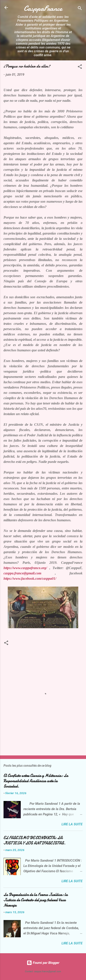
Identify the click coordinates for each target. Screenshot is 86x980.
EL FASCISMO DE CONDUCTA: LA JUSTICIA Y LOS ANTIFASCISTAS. (34, 840)
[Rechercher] (79, 9)
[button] (79, 67)
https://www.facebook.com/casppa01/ (30, 578)
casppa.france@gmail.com (22, 573)
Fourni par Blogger (45, 963)
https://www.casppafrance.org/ (25, 568)
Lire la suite (72, 824)
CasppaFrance (43, 8)
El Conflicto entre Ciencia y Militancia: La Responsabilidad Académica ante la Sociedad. (36, 781)
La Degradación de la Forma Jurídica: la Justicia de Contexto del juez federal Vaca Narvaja (36, 900)
